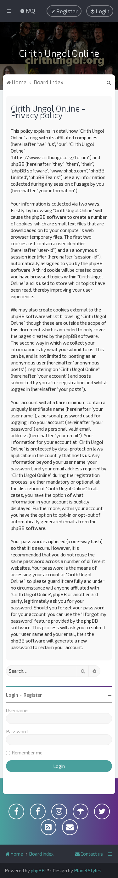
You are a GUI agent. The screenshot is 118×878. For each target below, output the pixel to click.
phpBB (38, 870)
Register (33, 695)
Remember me (27, 752)
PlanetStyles (87, 870)
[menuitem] (27, 10)
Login (12, 695)
